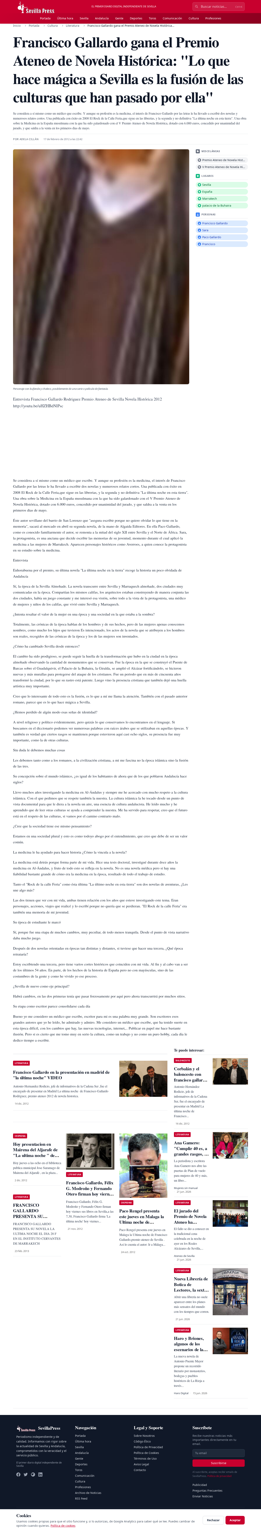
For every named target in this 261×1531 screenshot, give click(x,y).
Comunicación (172, 18)
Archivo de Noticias (88, 1493)
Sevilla (84, 18)
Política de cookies (63, 1526)
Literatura (72, 26)
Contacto (140, 1470)
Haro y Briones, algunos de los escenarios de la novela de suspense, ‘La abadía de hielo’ (189, 1352)
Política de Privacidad (148, 1447)
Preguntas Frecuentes (207, 1490)
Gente (119, 18)
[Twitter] (26, 1474)
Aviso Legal (141, 1464)
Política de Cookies (146, 1453)
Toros (152, 18)
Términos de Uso (145, 1458)
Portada (45, 18)
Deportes (136, 18)
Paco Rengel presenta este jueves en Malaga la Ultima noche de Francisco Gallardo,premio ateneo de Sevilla (141, 1224)
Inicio (17, 26)
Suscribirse (218, 1463)
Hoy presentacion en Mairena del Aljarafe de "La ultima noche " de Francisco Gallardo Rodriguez (35, 1155)
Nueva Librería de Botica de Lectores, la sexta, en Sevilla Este (191, 1287)
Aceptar (235, 1520)
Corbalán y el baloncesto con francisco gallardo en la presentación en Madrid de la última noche (191, 1082)
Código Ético (142, 1441)
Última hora (65, 18)
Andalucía (102, 18)
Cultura (194, 18)
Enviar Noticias (202, 1496)
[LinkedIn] (40, 1474)
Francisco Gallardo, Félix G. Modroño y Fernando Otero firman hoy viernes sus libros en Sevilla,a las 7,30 (89, 1193)
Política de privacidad (219, 1476)
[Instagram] (33, 1474)
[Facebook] (18, 1474)
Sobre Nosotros (144, 1436)
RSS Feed (81, 1498)
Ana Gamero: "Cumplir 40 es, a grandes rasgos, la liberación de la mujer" (191, 1153)
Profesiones (213, 18)
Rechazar (213, 1520)
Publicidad (199, 1485)
